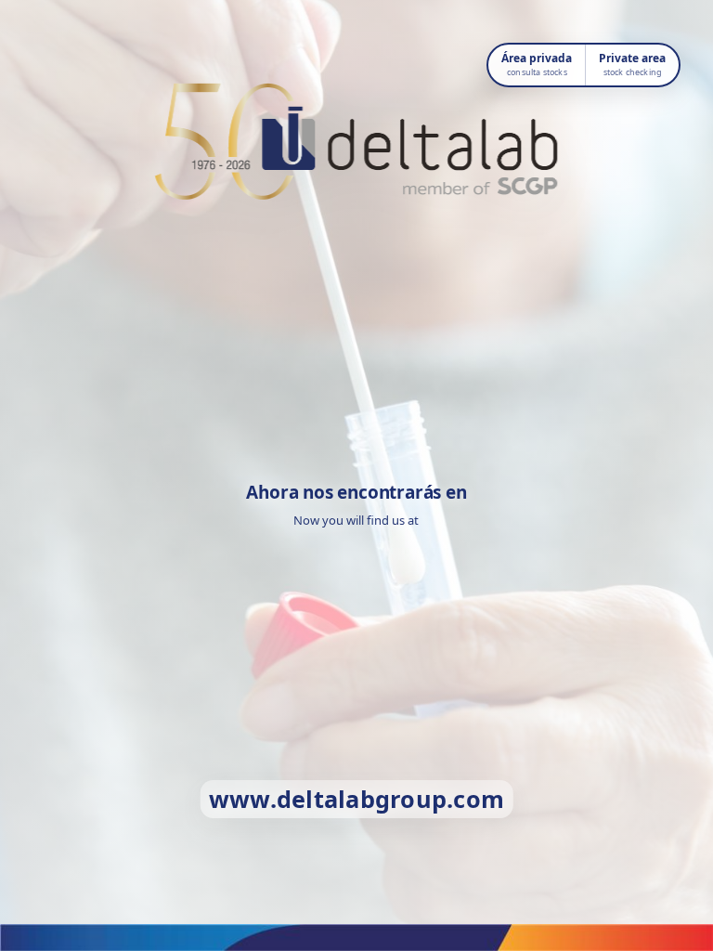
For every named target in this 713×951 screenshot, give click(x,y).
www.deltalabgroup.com (356, 798)
